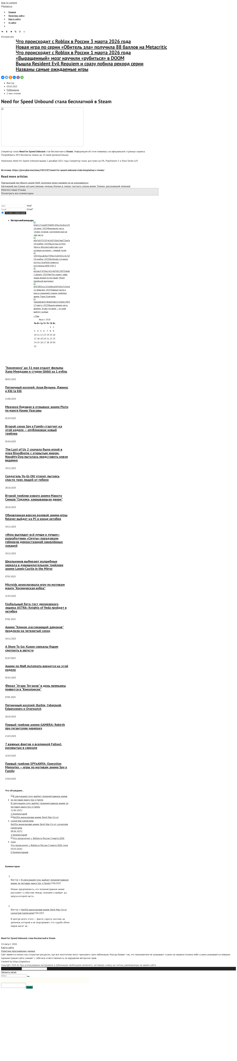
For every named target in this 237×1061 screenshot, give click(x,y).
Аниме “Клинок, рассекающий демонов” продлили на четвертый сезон (34, 629)
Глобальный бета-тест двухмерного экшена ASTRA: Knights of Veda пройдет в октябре (36, 607)
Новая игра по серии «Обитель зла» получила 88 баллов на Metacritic (80, 47)
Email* (30, 209)
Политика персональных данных (18, 951)
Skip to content (9, 2)
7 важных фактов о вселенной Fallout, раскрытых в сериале (33, 746)
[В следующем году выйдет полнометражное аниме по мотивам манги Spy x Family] (40, 799)
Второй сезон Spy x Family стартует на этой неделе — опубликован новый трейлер (33, 430)
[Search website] (8, 26)
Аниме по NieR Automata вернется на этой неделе (36, 668)
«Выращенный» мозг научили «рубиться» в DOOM (58, 58)
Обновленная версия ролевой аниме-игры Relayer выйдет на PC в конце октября (36, 517)
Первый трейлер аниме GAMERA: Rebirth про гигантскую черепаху (35, 726)
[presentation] (16, 220)
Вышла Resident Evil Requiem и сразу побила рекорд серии (68, 63)
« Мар (36, 316)
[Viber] (16, 31)
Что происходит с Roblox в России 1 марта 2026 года (61, 52)
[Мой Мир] (25, 31)
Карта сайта (7, 947)
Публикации (13, 90)
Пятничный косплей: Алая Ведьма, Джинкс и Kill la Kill (36, 389)
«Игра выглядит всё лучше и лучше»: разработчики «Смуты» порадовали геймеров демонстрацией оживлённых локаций (34, 540)
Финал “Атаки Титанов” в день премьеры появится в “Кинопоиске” (35, 687)
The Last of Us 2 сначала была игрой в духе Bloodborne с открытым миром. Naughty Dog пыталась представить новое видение (36, 454)
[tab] (16, 220)
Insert (29, 987)
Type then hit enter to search (62, 968)
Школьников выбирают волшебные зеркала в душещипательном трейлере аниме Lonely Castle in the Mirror (34, 565)
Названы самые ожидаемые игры (40, 69)
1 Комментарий (19, 813)
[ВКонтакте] (3, 31)
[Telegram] (12, 31)
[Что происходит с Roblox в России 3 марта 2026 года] (40, 841)
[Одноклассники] (7, 31)
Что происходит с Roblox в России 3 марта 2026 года (61, 41)
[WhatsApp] (20, 31)
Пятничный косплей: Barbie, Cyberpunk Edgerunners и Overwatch (33, 707)
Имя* (29, 205)
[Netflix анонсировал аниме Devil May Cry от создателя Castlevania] (40, 820)
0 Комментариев (19, 852)
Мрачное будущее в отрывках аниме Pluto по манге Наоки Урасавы (36, 408)
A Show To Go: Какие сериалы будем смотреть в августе (31, 648)
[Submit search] (28, 976)
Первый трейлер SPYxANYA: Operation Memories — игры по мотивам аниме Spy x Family (36, 767)
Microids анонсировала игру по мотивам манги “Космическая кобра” (35, 586)
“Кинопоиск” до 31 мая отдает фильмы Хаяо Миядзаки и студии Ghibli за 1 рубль (36, 369)
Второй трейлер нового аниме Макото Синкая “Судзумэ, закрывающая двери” (34, 497)
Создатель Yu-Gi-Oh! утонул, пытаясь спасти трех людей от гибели (32, 478)
